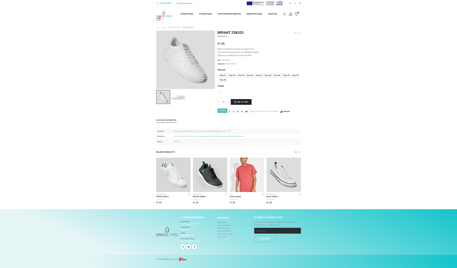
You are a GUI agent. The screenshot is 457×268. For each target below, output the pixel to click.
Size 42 (215, 136)
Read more (186, 161)
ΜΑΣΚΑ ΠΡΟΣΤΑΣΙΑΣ (254, 14)
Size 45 (234, 136)
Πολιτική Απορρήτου (224, 225)
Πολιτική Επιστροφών (225, 234)
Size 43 (221, 136)
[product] (173, 175)
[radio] (223, 75)
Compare (222, 111)
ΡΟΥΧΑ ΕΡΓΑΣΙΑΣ (186, 14)
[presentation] (157, 59)
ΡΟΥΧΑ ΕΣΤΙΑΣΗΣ (205, 14)
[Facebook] (290, 3)
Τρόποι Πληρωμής (223, 228)
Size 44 (228, 136)
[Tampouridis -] (163, 13)
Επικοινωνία (221, 237)
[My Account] (291, 14)
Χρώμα (221, 86)
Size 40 (202, 136)
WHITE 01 (177, 142)
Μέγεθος (221, 70)
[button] (296, 152)
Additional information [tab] (166, 120)
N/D (227, 64)
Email (246, 111)
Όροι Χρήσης (222, 222)
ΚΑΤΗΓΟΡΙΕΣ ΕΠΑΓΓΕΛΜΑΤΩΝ (229, 14)
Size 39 (196, 136)
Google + (242, 111)
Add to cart (242, 102)
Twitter (233, 111)
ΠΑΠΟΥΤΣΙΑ (272, 14)
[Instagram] (300, 3)
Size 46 (240, 136)
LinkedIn (238, 111)
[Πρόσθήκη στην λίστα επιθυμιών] (189, 194)
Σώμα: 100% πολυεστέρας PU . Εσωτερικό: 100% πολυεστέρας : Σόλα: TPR (202, 131)
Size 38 (189, 136)
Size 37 (183, 136)
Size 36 (177, 136)
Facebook (229, 111)
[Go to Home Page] (157, 27)
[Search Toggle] (284, 14)
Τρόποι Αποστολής (224, 231)
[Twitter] (295, 3)
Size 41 (209, 136)
